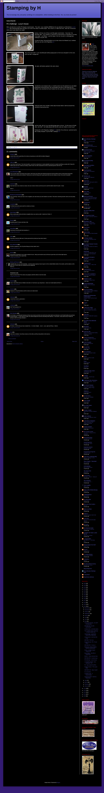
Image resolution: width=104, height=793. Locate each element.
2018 (85, 598)
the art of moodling (88, 289)
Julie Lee (12, 162)
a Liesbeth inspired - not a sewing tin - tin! (90, 662)
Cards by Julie (87, 331)
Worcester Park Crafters (89, 504)
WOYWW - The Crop (89, 640)
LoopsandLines (87, 269)
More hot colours (87, 157)
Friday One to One (87, 327)
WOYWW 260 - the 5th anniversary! (89, 626)
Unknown (12, 297)
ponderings (86, 251)
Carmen (12, 289)
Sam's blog (86, 191)
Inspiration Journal (88, 447)
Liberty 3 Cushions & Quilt (89, 357)
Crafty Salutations (88, 155)
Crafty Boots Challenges (89, 420)
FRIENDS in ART (87, 278)
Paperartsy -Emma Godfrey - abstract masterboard (90, 647)
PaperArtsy (86, 180)
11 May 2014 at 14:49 (15, 257)
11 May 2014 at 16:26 (15, 276)
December (87, 607)
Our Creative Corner (88, 431)
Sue (11, 332)
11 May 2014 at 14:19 (15, 248)
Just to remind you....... (88, 481)
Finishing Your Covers (88, 565)
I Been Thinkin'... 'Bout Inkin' (90, 461)
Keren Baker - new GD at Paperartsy (89, 654)
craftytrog (12, 305)
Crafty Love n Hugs (88, 307)
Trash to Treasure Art (89, 337)
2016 (85, 602)
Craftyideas (86, 559)
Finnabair (86, 186)
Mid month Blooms (87, 166)
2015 (85, 604)
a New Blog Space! (87, 392)
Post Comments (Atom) (18, 343)
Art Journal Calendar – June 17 (90, 381)
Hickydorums (87, 202)
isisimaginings (87, 466)
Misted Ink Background (88, 343)
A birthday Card (87, 348)
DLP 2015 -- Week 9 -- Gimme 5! (90, 476)
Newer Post (9, 341)
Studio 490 (86, 314)
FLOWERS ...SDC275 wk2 (89, 376)
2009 (85, 696)
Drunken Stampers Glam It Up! (90, 514)
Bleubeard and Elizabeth (15, 194)
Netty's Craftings (88, 509)
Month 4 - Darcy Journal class (91, 656)
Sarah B (12, 281)
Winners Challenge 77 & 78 (89, 457)
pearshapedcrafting (88, 160)
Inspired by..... (86, 161)
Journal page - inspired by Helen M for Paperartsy (90, 634)
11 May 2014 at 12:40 (15, 224)
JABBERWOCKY (88, 494)
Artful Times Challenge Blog (90, 456)
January (86, 686)
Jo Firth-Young (87, 207)
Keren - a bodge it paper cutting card (89, 651)
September (87, 613)
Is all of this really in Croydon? (90, 275)
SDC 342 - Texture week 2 (89, 259)
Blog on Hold (86, 510)
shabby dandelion (88, 426)
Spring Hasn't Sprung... (88, 535)
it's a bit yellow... (87, 671)
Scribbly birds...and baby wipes (91, 629)
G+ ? (85, 304)
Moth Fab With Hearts (88, 467)
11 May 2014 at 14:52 (15, 268)
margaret (12, 154)
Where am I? (86, 486)
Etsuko (11, 220)
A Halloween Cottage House (89, 280)
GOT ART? (86, 524)
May (86, 621)
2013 (85, 688)
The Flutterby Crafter (88, 528)
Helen (92, 44)
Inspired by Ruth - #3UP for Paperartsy (90, 677)
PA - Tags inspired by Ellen (90, 665)
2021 (85, 593)
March (86, 682)
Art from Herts (87, 395)
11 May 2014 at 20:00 (15, 300)
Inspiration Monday (87, 448)
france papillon (87, 485)
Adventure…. (86, 211)
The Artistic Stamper (88, 385)
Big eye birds (86, 495)
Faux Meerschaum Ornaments (90, 338)
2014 (85, 606)
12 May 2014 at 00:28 (15, 319)
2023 (85, 589)
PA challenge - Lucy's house (90, 660)
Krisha (11, 252)
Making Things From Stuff (90, 544)
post (53, 42)
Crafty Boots (87, 574)
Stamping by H (23, 8)
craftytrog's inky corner (89, 370)
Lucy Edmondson (14, 171)
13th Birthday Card (87, 372)
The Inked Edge (87, 499)
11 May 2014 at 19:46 (15, 292)
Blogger (58, 782)
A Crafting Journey (88, 554)
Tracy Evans (87, 227)
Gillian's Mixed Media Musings (91, 490)
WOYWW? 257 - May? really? (91, 670)
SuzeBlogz (86, 366)
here (55, 130)
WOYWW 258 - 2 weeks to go (90, 658)
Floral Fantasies (87, 170)
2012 (85, 690)
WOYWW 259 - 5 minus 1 (90, 645)
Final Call (85, 203)
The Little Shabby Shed (89, 210)
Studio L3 (86, 513)
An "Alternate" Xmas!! (88, 443)
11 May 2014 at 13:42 (15, 232)
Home (42, 341)
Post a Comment (12, 338)
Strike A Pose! (86, 406)
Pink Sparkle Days (88, 437)
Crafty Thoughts (87, 342)
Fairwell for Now (87, 453)
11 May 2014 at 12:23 (15, 207)
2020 (85, 594)
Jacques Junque (87, 410)
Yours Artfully (87, 400)
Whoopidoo (86, 326)
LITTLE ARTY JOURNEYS (90, 274)
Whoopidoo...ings (88, 221)
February (87, 684)
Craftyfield (12, 204)
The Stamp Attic (87, 470)
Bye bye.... (86, 505)
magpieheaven (87, 263)
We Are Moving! (87, 362)
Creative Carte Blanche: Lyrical (90, 417)
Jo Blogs (86, 375)
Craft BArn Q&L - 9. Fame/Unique (88, 674)
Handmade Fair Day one (88, 428)
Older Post (74, 341)
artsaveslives (87, 475)
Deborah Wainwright (88, 283)
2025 (85, 585)
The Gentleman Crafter (89, 215)
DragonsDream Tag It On (89, 451)
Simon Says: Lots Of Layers (89, 141)
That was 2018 (87, 323)
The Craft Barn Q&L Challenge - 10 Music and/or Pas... (91, 631)
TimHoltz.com (87, 176)
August (86, 615)
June (86, 619)
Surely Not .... (86, 491)
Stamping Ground (88, 149)
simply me (86, 391)
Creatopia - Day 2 (87, 192)
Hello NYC (86, 367)
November (87, 609)
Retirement (86, 472)
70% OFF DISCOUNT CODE (89, 352)
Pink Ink (85, 549)
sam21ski (12, 184)
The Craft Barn (87, 351)
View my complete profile (87, 65)
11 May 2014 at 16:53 (15, 284)
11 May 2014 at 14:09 (15, 240)
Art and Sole (86, 347)
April (86, 680)
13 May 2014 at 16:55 (15, 327)
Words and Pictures (14, 262)
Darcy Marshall (13, 244)
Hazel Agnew (13, 212)
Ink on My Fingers (88, 405)
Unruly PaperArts (88, 442)
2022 (85, 591)
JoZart (85, 356)
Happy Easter (86, 500)
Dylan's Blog (87, 232)
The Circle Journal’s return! (89, 270)
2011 (85, 692)
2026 (85, 583)
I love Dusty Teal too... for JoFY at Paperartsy (91, 623)
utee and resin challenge (88, 397)
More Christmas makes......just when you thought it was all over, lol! (90, 310)
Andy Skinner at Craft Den (89, 529)
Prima (85, 361)
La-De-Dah (86, 518)
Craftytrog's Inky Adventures (90, 380)
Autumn (85, 560)
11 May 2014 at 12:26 (15, 216)
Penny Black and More (89, 165)
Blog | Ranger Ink (88, 568)
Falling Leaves (86, 550)
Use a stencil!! (86, 462)
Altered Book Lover (88, 145)
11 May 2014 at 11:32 (15, 179)
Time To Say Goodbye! (88, 555)
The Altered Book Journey (90, 563)
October (86, 611)
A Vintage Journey (88, 238)
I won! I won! (86, 546)
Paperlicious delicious (89, 577)
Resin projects (86, 401)
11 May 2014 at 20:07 (15, 308)
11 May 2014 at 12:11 (15, 199)
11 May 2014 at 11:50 (15, 190)
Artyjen (85, 302)
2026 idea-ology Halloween (89, 177)
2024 (85, 587)
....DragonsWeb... (87, 538)
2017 (85, 600)
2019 (85, 596)
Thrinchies (86, 228)
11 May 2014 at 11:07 (15, 158)
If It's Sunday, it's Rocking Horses (90, 146)
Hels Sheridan (13, 313)
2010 (85, 694)
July (86, 617)
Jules (11, 236)
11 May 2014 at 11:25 (15, 167)
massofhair (12, 228)
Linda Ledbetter (87, 416)
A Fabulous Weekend (88, 438)
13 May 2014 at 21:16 (15, 335)
